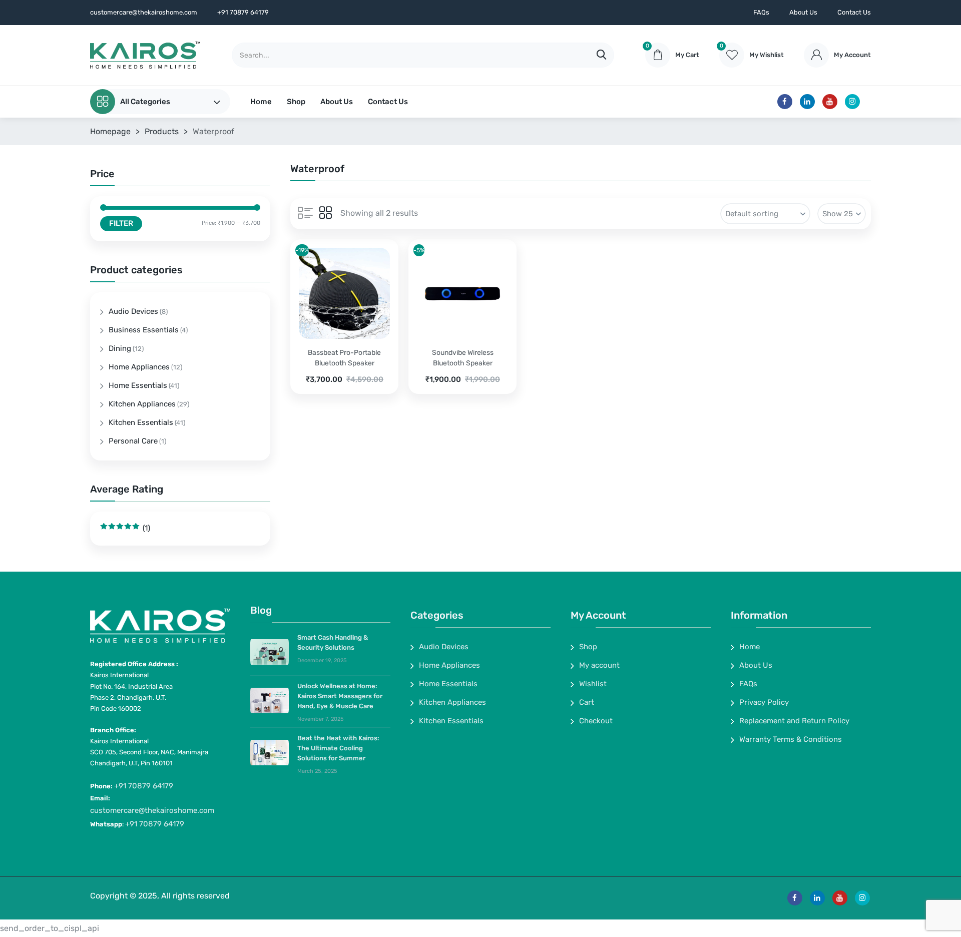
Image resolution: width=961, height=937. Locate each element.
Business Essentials (144, 329)
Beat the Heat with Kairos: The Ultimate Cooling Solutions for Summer (338, 748)
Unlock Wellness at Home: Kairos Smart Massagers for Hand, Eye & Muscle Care (339, 696)
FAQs (761, 12)
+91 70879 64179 (143, 785)
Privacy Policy (764, 702)
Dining (120, 348)
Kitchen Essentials (141, 422)
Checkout (596, 720)
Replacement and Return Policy (794, 720)
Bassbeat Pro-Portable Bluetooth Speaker (344, 357)
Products (162, 131)
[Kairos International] (145, 55)
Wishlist (593, 683)
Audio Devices (133, 311)
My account (599, 665)
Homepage (110, 131)
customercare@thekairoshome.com (152, 810)
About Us (803, 12)
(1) (125, 528)
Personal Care (133, 440)
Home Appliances (139, 366)
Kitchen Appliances (142, 403)
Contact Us (854, 12)
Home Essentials (138, 385)
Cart (586, 702)
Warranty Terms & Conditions (790, 739)
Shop (296, 101)
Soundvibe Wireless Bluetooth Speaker (463, 357)
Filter (121, 223)
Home (261, 101)
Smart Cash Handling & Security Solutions (332, 642)
